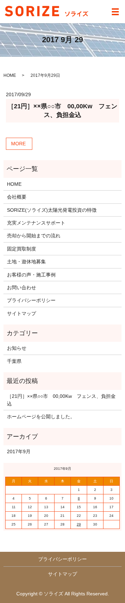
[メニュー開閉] (115, 11)
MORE (18, 143)
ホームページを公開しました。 (41, 416)
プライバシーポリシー (31, 300)
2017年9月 (19, 451)
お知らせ (16, 348)
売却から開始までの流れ (33, 235)
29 (79, 524)
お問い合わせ (21, 287)
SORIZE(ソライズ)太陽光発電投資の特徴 (52, 210)
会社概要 (16, 197)
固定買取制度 (21, 249)
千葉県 (14, 361)
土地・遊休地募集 (26, 261)
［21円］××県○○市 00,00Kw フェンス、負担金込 (61, 399)
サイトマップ (21, 313)
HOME (9, 75)
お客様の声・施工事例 (31, 274)
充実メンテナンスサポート (36, 223)
